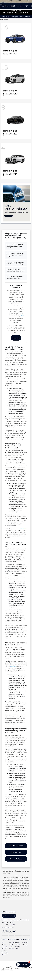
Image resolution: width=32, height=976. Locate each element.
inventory (23, 528)
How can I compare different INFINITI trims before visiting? (15, 263)
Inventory (5, 939)
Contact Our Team (16, 859)
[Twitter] (10, 931)
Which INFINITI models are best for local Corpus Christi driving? (15, 246)
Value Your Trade (16, 852)
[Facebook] (3, 931)
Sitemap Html (21, 968)
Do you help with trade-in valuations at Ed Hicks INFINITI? (15, 270)
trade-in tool (12, 666)
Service (12, 939)
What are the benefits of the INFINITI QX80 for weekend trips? (15, 254)
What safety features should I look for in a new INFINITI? (15, 277)
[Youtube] (14, 931)
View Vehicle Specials (16, 845)
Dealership (26, 939)
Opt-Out (29, 968)
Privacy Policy (8, 968)
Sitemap (16, 968)
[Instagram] (7, 931)
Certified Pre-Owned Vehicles (5, 952)
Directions (25, 945)
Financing (18, 939)
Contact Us (16, 338)
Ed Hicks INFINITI (4, 968)
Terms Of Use (11, 968)
